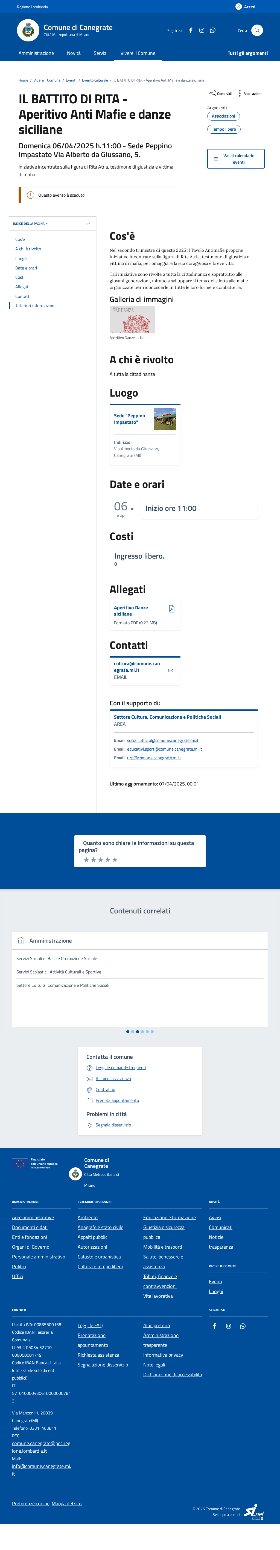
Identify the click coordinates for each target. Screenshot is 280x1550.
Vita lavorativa (158, 1296)
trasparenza (221, 1247)
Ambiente (88, 1217)
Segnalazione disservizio (103, 1364)
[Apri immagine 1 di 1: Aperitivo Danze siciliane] (132, 319)
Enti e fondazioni (29, 1237)
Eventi (215, 1281)
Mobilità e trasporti (162, 1247)
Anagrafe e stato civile (100, 1227)
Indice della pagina (29, 223)
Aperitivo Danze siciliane (131, 610)
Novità (74, 53)
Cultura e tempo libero (100, 1266)
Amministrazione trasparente (161, 1340)
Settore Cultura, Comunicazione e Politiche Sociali (167, 717)
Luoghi (216, 1291)
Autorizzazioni (92, 1247)
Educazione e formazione (169, 1217)
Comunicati (220, 1227)
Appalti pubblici (93, 1237)
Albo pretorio (156, 1325)
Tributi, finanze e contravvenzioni (160, 1281)
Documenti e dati (30, 1227)
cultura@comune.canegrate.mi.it (137, 666)
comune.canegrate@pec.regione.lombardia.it (41, 1447)
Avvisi (215, 1217)
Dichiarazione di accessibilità (172, 1374)
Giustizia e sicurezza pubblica (164, 1232)
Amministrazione (36, 53)
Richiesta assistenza (98, 1355)
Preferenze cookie (30, 1503)
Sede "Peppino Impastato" (129, 418)
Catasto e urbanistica (99, 1256)
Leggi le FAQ (90, 1325)
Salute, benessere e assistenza (163, 1261)
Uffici (17, 1276)
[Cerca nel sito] (257, 30)
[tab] (127, 1031)
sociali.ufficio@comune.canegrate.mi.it (163, 740)
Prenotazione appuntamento (93, 1340)
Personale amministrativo (38, 1256)
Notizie (216, 1237)
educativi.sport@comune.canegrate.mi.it (164, 749)
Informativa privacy (163, 1355)
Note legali (154, 1364)
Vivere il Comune (138, 53)
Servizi (100, 53)
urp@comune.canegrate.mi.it (154, 757)
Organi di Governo (30, 1247)
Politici (19, 1266)
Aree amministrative (33, 1217)
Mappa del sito (67, 1503)
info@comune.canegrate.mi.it (41, 1469)
